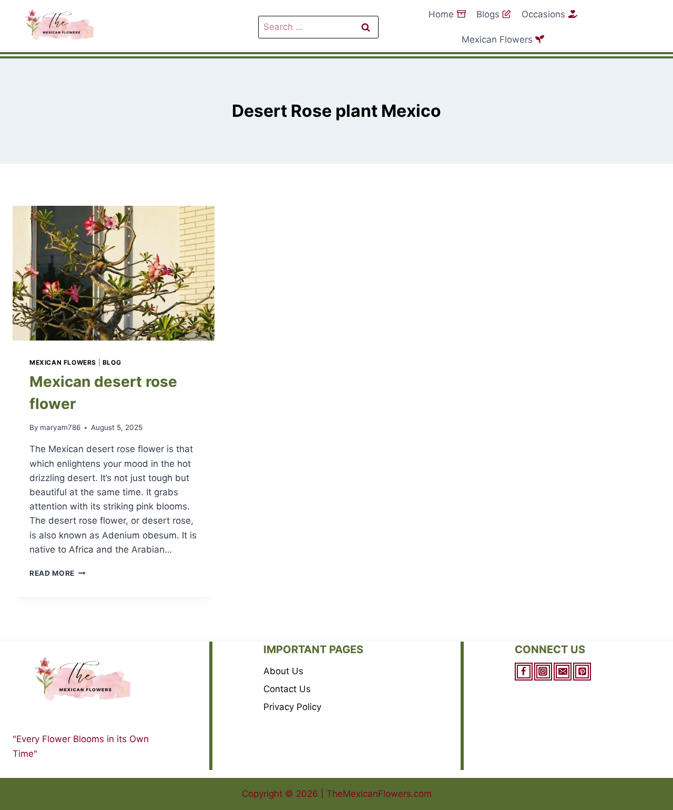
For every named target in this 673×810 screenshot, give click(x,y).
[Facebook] (524, 672)
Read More (57, 573)
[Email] (563, 672)
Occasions (543, 14)
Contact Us (287, 689)
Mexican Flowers (497, 39)
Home (441, 14)
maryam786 (60, 427)
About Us (283, 671)
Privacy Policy (292, 707)
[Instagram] (543, 672)
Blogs (487, 14)
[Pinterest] (582, 672)
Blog (112, 362)
